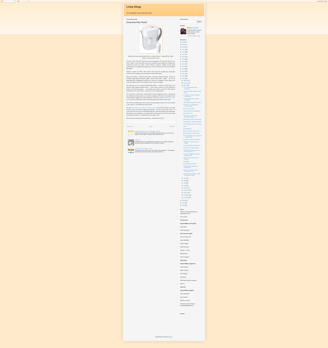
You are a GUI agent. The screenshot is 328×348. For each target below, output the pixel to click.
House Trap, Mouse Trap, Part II (191, 131)
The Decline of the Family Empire (191, 139)
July (185, 185)
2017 (183, 64)
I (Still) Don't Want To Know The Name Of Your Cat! (191, 151)
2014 (183, 56)
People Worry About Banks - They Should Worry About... (191, 174)
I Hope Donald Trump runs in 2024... (192, 102)
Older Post (172, 126)
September (186, 190)
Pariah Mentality (187, 128)
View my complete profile (193, 35)
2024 (183, 200)
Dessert (185, 126)
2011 (183, 49)
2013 (183, 54)
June (185, 183)
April (185, 178)
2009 (183, 44)
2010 (183, 47)
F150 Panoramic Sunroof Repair (191, 148)
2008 (183, 42)
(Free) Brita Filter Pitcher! (189, 163)
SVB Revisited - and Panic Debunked (192, 121)
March (185, 85)
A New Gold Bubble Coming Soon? (192, 145)
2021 (183, 73)
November (186, 195)
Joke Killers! (186, 161)
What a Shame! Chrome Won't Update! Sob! (190, 167)
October (186, 192)
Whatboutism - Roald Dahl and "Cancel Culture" (190, 105)
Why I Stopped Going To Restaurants (192, 124)
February (186, 83)
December (186, 197)
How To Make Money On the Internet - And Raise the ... (192, 136)
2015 (183, 59)
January (186, 80)
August (185, 187)
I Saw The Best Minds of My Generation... (190, 88)
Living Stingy (133, 6)
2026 (183, 205)
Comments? (138, 140)
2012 (183, 52)
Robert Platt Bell (193, 28)
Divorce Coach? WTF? (188, 108)
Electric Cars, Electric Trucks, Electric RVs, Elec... (190, 170)
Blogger (170, 336)
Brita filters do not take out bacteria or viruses (144, 107)
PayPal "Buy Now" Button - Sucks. (143, 148)
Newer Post (129, 126)
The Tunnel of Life (188, 113)
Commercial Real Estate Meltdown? (192, 111)
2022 (183, 76)
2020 (183, 71)
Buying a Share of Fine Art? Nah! (191, 133)
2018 (183, 66)
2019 (183, 68)
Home (151, 126)
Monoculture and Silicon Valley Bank (192, 119)
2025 (183, 203)
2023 (183, 78)
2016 (183, 61)
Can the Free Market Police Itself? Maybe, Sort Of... (191, 154)
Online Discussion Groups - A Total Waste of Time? (147, 131)
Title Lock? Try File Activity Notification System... (190, 116)
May (185, 180)
